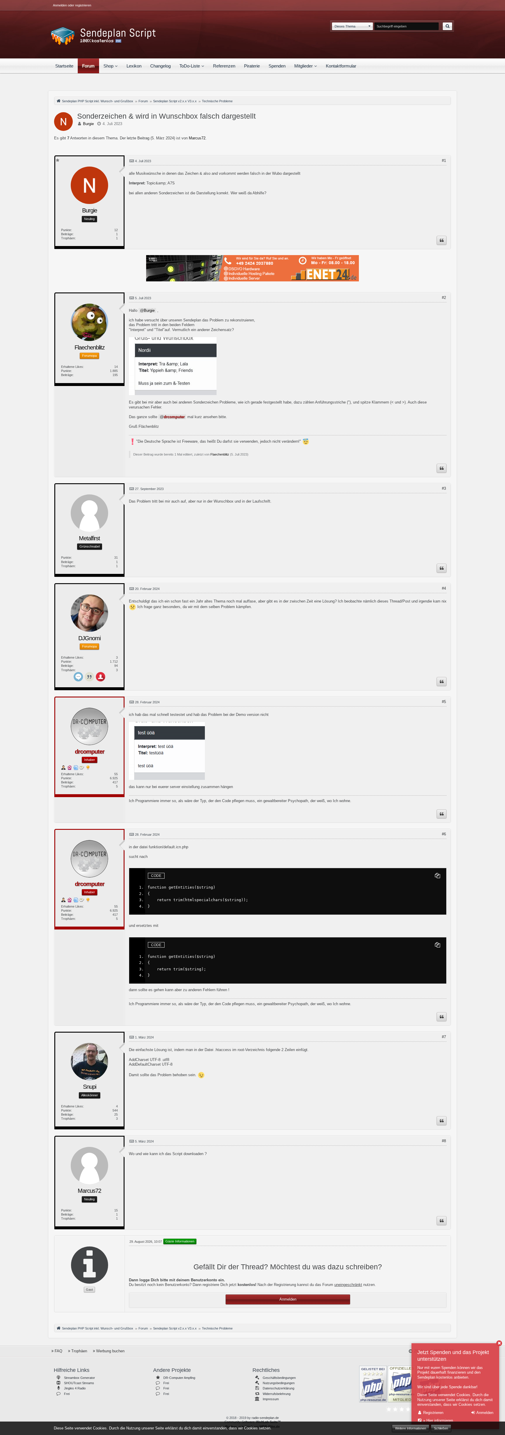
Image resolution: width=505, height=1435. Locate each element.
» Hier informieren (437, 1420)
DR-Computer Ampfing (179, 1377)
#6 (444, 834)
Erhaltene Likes (72, 366)
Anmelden (287, 1299)
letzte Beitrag (138, 138)
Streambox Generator (79, 1377)
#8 (444, 1141)
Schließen (441, 1428)
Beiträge (67, 234)
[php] (373, 1383)
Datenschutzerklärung (278, 1388)
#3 (444, 488)
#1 (444, 160)
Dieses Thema (345, 26)
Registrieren (432, 1412)
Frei (67, 1394)
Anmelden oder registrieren (72, 5)
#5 (444, 702)
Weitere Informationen (410, 1428)
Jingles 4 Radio (75, 1388)
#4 (444, 588)
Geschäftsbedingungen (279, 1377)
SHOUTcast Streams (79, 1383)
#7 (444, 1037)
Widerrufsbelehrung (276, 1394)
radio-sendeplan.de (265, 1418)
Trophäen (68, 238)
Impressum (271, 1399)
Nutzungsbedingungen (279, 1383)
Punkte (66, 230)
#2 (444, 297)
